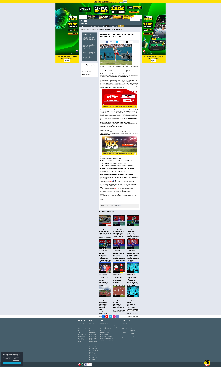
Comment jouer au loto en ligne (86, 56)
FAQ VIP (79, 341)
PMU (131, 323)
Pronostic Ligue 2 (92, 39)
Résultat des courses (132, 331)
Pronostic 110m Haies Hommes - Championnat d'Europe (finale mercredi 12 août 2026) (103, 305)
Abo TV (90, 57)
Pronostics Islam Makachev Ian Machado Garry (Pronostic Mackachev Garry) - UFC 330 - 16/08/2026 (119, 281)
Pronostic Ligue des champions (85, 46)
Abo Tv (102, 26)
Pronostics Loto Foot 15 (85, 51)
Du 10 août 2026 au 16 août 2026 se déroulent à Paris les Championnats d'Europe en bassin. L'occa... (132, 316)
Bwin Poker (124, 338)
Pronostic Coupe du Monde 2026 (85, 38)
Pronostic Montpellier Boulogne (106, 330)
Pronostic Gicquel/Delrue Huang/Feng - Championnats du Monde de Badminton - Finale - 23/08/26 (133, 234)
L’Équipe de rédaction (82, 329)
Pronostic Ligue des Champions (93, 342)
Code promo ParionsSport (92, 353)
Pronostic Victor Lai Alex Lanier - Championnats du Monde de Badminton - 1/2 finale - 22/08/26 (119, 257)
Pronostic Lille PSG (104, 323)
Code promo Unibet (93, 355)
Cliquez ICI (136, 194)
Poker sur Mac (125, 329)
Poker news (124, 325)
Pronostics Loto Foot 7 (92, 48)
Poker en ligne (125, 323)
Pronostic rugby (92, 334)
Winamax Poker (124, 333)
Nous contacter (81, 325)
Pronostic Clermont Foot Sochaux (107, 338)
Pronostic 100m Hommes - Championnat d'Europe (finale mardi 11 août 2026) (118, 304)
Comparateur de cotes (93, 346)
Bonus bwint (85, 53)
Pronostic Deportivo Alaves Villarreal (107, 340)
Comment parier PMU (132, 334)
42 (139, 310)
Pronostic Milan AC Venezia (105, 329)
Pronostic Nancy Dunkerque (106, 336)
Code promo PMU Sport (94, 350)
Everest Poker (125, 336)
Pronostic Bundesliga (91, 44)
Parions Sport (92, 323)
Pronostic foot (92, 330)
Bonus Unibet (91, 50)
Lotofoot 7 (91, 325)
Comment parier (92, 345)
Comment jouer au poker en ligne (92, 56)
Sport (86, 26)
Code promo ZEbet (93, 357)
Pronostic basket (92, 336)
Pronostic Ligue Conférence (85, 48)
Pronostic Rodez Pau (104, 332)
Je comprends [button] (12, 363)
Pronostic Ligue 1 (86, 39)
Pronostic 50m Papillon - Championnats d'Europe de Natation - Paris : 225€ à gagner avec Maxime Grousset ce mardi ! (133, 306)
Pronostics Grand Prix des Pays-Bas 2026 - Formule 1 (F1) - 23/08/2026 (105, 232)
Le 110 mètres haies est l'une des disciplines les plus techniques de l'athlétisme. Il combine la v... (104, 314)
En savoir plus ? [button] (16, 360)
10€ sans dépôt (113, 26)
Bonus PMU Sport (92, 52)
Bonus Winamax (92, 53)
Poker (90, 26)
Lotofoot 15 (91, 327)
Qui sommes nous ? (82, 327)
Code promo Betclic (93, 348)
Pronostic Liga (85, 43)
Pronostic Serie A (85, 40)
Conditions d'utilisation (83, 334)
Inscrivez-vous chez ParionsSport (108, 180)
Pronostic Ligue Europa (92, 46)
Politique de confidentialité (81, 339)
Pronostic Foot (88, 34)
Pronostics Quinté (86, 58)
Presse (79, 330)
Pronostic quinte (132, 327)
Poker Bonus (124, 327)
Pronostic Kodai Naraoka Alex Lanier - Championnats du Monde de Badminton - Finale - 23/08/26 (119, 233)
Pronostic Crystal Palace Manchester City (108, 327)
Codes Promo (85, 57)
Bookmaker (91, 329)
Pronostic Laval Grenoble (105, 334)
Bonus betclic (85, 52)
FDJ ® (99, 26)
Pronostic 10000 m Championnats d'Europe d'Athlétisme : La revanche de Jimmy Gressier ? (104, 281)
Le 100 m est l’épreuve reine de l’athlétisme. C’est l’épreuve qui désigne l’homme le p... (119, 312)
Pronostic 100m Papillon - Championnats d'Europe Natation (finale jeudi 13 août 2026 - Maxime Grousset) (132, 282)
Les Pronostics (118, 205)
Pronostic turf (132, 325)
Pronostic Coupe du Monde (93, 339)
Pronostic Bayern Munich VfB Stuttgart (108, 325)
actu (107, 26)
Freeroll (123, 330)
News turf (132, 337)
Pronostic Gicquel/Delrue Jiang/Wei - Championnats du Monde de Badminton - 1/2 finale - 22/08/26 (105, 258)
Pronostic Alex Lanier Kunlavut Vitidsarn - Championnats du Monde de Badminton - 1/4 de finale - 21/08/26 (133, 258)
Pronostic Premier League (92, 41)
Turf (95, 26)
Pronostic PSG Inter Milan (91, 38)
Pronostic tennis (92, 332)
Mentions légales (81, 336)
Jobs (79, 332)
